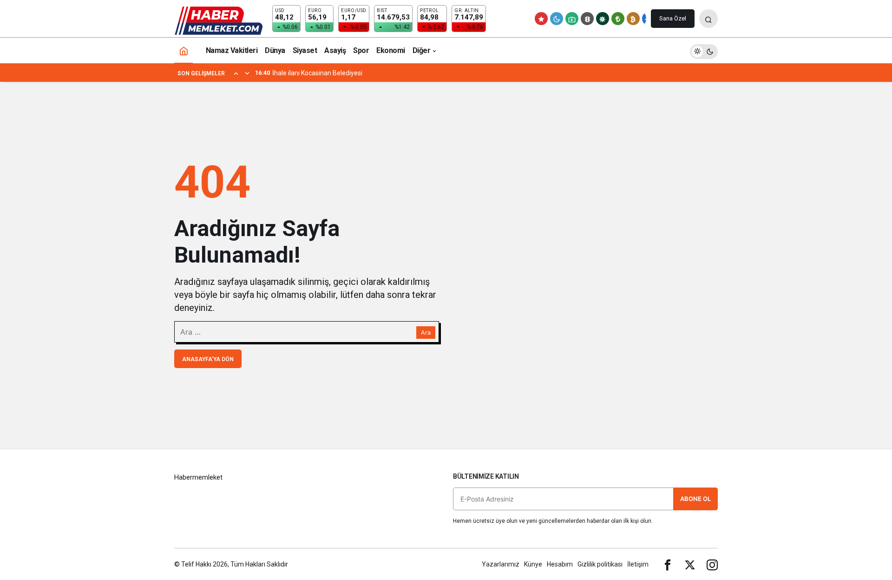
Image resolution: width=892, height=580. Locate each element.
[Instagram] (712, 564)
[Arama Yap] (708, 18)
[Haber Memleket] (218, 20)
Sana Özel (672, 18)
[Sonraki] (247, 73)
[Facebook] (667, 564)
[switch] (704, 50)
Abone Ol (695, 498)
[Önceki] (236, 73)
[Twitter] (689, 564)
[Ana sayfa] (183, 50)
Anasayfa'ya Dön (208, 359)
